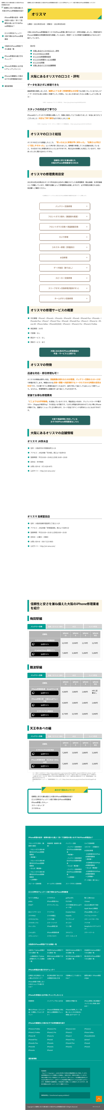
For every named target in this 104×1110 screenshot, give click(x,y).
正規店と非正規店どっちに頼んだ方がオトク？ (36, 976)
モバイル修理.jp (33, 898)
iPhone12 (87, 1029)
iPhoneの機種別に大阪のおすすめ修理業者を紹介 (14, 77)
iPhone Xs (50, 1036)
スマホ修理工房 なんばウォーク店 (74, 906)
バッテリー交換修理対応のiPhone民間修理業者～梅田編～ (74, 850)
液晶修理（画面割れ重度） (54, 844)
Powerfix (7, 114)
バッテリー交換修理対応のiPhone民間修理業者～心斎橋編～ (14, 111)
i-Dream (87, 901)
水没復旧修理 (9, 130)
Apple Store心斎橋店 (91, 908)
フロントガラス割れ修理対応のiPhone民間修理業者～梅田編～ (36, 853)
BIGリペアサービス (34, 912)
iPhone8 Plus (32, 1039)
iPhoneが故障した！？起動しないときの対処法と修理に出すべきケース (74, 1012)
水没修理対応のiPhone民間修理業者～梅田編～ (14, 138)
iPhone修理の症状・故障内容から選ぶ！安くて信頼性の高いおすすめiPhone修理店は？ (14, 21)
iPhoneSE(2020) (89, 1036)
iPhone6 (7, 111)
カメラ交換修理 (9, 120)
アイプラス (8, 90)
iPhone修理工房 (10, 169)
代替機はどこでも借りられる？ (73, 976)
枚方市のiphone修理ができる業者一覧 (74, 957)
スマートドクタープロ (12, 139)
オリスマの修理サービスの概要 (44, 59)
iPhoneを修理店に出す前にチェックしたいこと (14, 67)
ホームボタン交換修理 (12, 177)
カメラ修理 (93, 626)
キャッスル (8, 164)
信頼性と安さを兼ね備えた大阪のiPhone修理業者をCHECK (64, 161)
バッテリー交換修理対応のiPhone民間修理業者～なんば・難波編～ (14, 97)
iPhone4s (7, 136)
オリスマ (7, 154)
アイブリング (9, 134)
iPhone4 (7, 141)
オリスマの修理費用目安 (42, 56)
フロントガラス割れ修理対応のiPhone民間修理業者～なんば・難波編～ (36, 864)
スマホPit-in (35, 808)
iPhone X (69, 1036)
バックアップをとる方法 (55, 1001)
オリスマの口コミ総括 (41, 53)
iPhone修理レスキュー (12, 99)
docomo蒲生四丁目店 (91, 905)
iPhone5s (7, 121)
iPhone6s (7, 101)
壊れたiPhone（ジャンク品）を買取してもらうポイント (36, 1012)
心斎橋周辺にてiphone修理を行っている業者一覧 (36, 958)
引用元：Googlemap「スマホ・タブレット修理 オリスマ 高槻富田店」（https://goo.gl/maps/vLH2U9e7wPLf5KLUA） (64, 124)
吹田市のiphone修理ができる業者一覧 (55, 951)
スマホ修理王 (9, 109)
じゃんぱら (8, 186)
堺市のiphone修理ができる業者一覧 (55, 957)
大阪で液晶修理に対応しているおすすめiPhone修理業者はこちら (65, 420)
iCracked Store (9, 94)
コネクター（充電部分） (13, 125)
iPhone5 (7, 131)
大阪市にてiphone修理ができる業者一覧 (36, 951)
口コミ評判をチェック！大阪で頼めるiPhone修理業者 (14, 36)
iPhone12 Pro (51, 1029)
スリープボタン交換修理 (13, 182)
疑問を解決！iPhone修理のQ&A (92, 976)
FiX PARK (69, 901)
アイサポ (7, 159)
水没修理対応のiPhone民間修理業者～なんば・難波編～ (14, 149)
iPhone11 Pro (51, 1032)
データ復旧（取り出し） (13, 167)
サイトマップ (96, 1107)
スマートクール (9, 201)
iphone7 (7, 92)
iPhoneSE (7, 116)
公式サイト (45, 644)
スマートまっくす (10, 216)
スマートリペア (9, 149)
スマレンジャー (9, 206)
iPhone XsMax (89, 1032)
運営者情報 (9, 86)
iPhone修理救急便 (11, 191)
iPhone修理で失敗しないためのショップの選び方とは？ (36, 984)
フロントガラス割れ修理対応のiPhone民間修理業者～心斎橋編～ (36, 875)
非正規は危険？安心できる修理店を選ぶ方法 (55, 976)
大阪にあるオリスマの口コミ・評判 (46, 51)
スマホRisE (8, 104)
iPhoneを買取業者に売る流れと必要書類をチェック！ (55, 1012)
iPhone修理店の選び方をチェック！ (14, 57)
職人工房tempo (89, 898)
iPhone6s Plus (9, 97)
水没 (74, 626)
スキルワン (8, 196)
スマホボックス (9, 144)
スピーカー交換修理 (11, 172)
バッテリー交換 (36, 626)
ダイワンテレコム (52, 905)
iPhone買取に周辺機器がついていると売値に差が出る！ (92, 1003)
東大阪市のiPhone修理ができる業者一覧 (92, 957)
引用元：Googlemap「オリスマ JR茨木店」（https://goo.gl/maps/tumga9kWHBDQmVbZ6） (65, 102)
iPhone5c (7, 126)
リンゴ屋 (7, 174)
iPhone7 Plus (70, 1039)
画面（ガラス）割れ (55, 626)
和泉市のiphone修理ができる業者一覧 (74, 951)
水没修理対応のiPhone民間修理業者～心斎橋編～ (14, 160)
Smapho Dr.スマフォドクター (13, 180)
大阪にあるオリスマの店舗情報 (44, 65)
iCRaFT (30, 905)
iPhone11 (69, 1032)
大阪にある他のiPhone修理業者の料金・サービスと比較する (65, 352)
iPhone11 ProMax (34, 1032)
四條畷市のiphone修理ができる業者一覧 (92, 951)
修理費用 (31, 1001)
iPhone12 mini (70, 1029)
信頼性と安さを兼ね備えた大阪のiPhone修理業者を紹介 (52, 796)
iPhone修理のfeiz (53, 901)
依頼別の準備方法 (71, 1001)
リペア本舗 (8, 129)
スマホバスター (9, 211)
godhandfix (69, 898)
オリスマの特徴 (38, 62)
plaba (30, 901)
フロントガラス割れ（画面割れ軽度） (36, 844)
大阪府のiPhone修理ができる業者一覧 (14, 47)
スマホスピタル (9, 124)
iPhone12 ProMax (34, 1029)
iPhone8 (50, 1039)
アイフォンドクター (11, 119)
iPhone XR (31, 1036)
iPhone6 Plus (9, 106)
